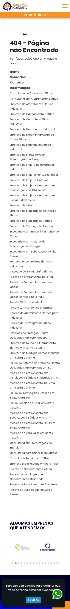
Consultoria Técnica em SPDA (29, 458)
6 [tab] (27, 563)
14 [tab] (51, 563)
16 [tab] (57, 563)
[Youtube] (39, 15)
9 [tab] (36, 563)
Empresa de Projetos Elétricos (29, 180)
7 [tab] (30, 563)
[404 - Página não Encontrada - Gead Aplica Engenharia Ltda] (14, 6)
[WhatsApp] (44, 15)
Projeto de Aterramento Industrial (31, 277)
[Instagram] (30, 15)
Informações (20, 88)
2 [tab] (15, 563)
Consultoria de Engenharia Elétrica (32, 93)
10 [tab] (39, 563)
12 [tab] (45, 563)
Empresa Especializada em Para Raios (34, 464)
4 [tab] (21, 563)
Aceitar (33, 600)
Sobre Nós (18, 77)
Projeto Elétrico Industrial (26, 302)
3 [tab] (18, 563)
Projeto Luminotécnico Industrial (31, 307)
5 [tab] (24, 563)
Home (14, 72)
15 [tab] (54, 563)
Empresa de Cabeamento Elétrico (32, 114)
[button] (65, 6)
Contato (17, 82)
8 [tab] (33, 563)
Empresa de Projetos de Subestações (34, 175)
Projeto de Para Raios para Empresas (33, 484)
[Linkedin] (35, 15)
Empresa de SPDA (21, 205)
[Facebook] (25, 15)
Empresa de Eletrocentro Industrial (32, 129)
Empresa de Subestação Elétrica (31, 221)
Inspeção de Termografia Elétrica (31, 271)
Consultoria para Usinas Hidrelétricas (33, 453)
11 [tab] (42, 563)
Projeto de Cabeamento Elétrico (31, 469)
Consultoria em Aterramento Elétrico (34, 99)
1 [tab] (12, 563)
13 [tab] (48, 563)
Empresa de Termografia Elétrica (31, 226)
